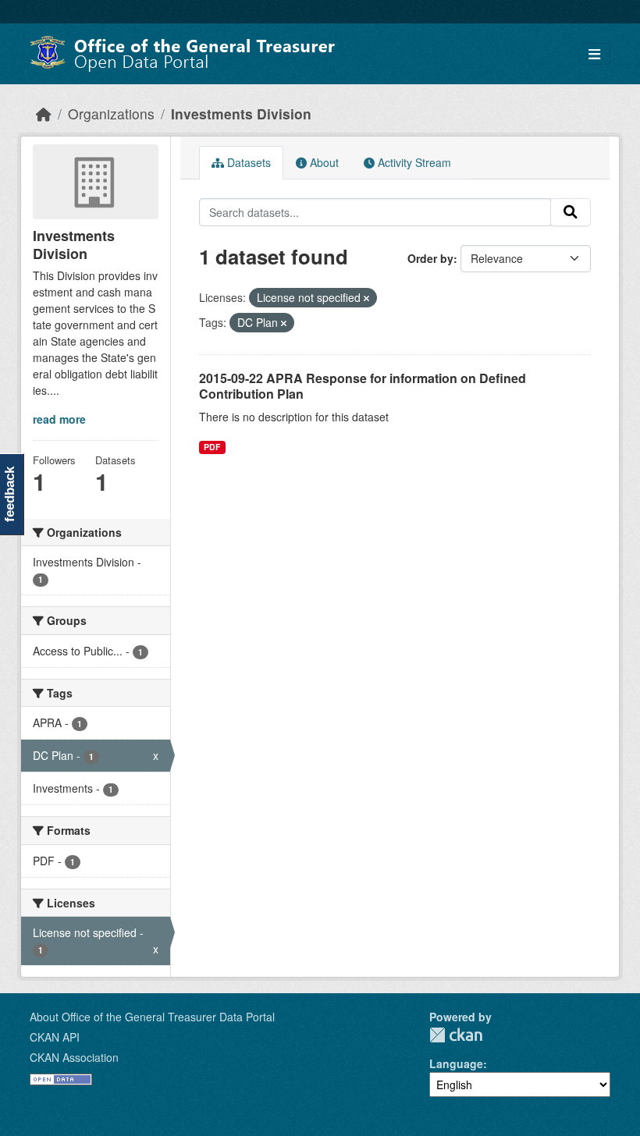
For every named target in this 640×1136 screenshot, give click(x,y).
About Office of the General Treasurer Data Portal (152, 1016)
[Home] (44, 113)
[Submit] (570, 212)
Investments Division (241, 113)
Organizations (111, 113)
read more (59, 419)
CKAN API (55, 1037)
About (323, 162)
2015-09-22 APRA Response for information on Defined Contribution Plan (362, 386)
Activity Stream (413, 162)
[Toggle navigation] (594, 54)
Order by (430, 258)
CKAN (455, 1035)
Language (456, 1063)
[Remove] (366, 298)
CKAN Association (74, 1057)
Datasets (247, 162)
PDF (212, 447)
